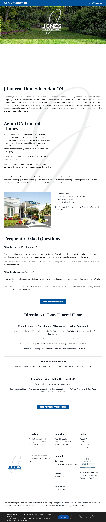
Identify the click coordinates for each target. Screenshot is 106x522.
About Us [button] (15, 23)
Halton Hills (39, 503)
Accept (63, 517)
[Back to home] (53, 23)
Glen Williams (75, 503)
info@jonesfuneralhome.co (66, 464)
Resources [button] (93, 23)
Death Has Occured (63, 442)
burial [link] (6, 257)
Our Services (85, 442)
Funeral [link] (83, 97)
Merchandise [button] (78, 23)
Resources (84, 447)
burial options (40, 97)
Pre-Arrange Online (65, 199)
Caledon (48, 506)
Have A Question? (62, 445)
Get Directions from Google (53, 407)
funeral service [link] (10, 149)
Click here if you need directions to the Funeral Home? (39, 458)
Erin (53, 506)
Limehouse (86, 503)
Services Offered (64, 194)
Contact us (8, 164)
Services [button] (28, 23)
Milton (58, 506)
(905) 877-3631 (21, 3)
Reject (75, 517)
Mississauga (67, 506)
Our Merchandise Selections (69, 202)
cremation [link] (15, 257)
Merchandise (85, 445)
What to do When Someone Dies (71, 196)
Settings (88, 517)
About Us (84, 439)
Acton (66, 503)
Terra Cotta (80, 506)
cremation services (66, 97)
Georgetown (58, 503)
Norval (97, 503)
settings (24, 520)
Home (5, 23)
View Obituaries (95, 3)
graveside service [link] (13, 279)
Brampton (39, 506)
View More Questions (53, 302)
